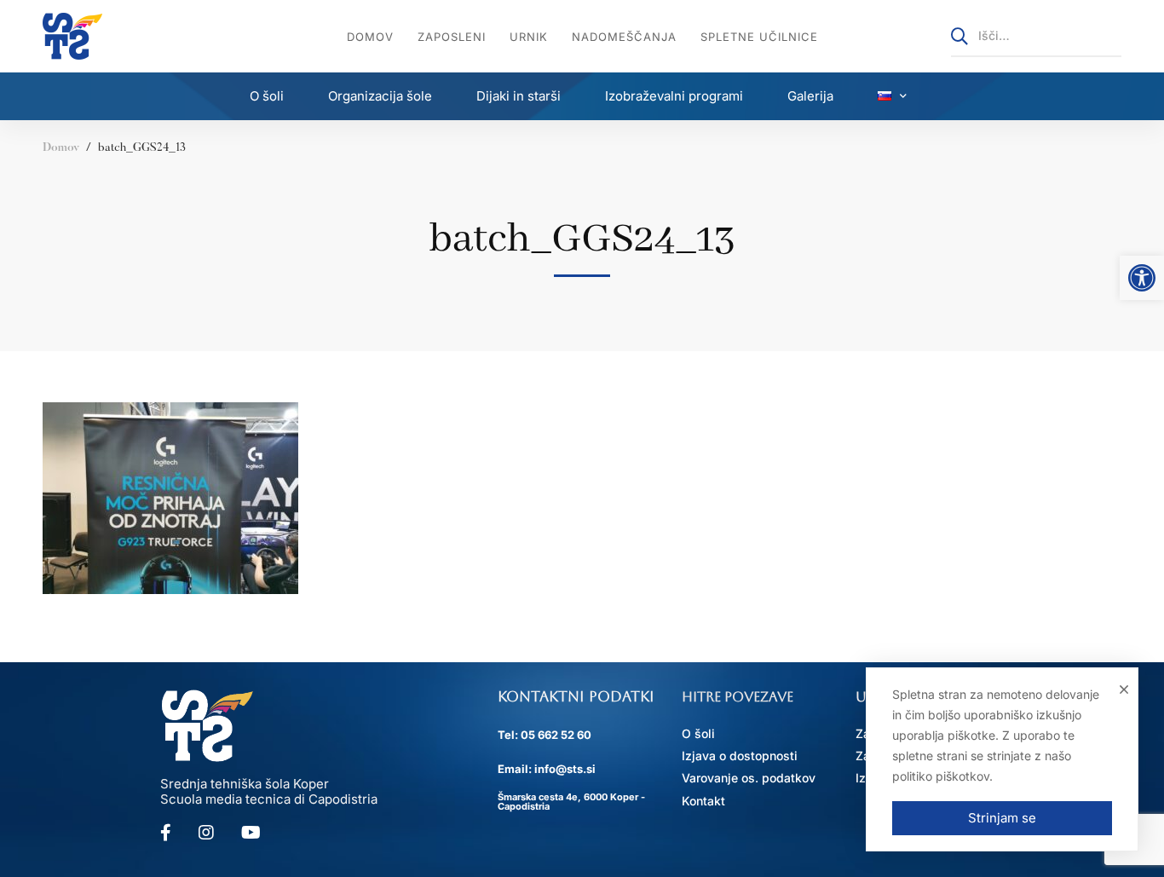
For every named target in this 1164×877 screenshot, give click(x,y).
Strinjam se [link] (1002, 818)
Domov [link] (61, 148)
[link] (1142, 278)
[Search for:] (1036, 35)
